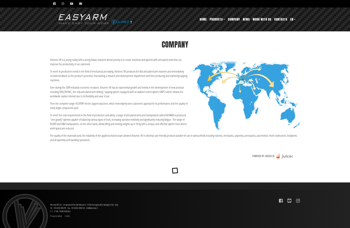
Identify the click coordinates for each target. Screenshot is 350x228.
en (291, 19)
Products (216, 19)
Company (234, 19)
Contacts (280, 19)
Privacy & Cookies (56, 216)
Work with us (262, 19)
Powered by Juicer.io (263, 156)
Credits (67, 216)
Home (203, 19)
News (246, 19)
